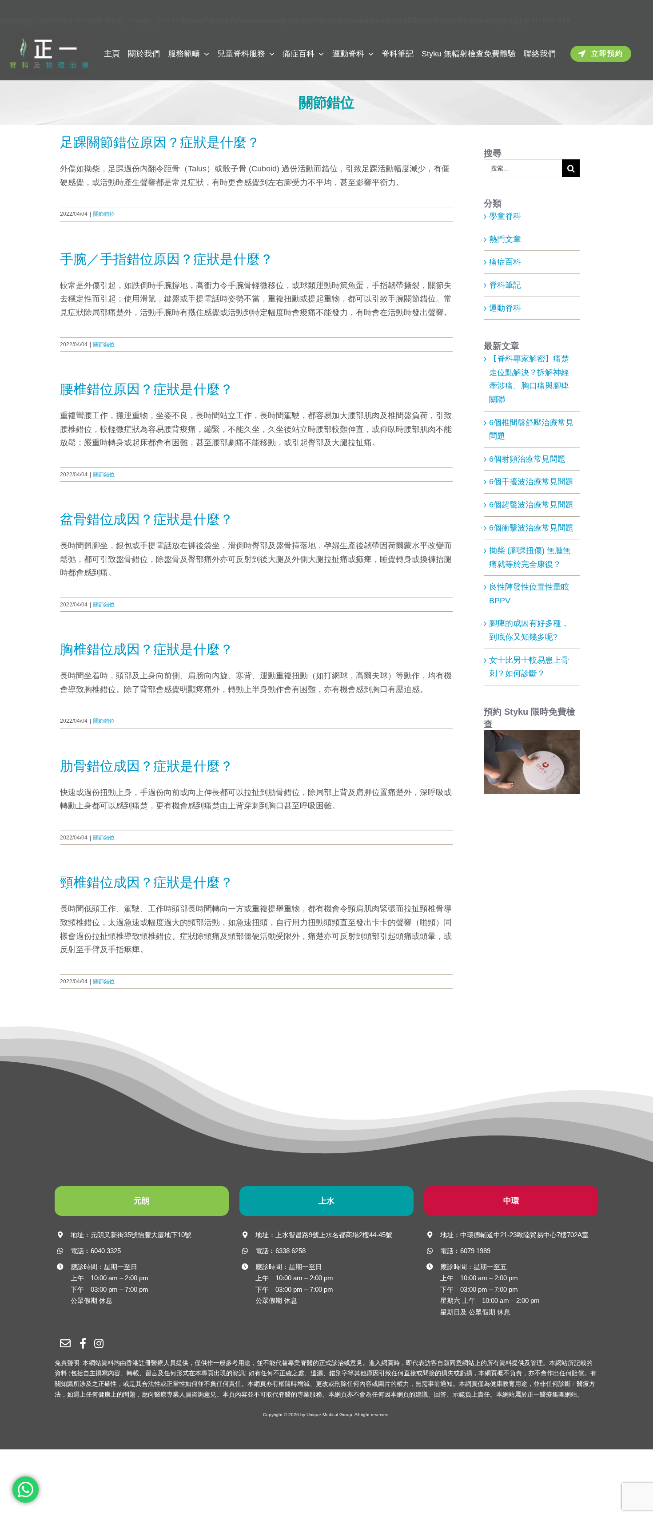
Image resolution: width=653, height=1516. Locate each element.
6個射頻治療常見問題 (527, 459)
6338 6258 (290, 1251)
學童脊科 (505, 216)
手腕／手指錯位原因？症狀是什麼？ (166, 259)
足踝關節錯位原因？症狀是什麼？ (160, 142)
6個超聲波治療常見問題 (531, 504)
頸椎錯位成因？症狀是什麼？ (146, 882)
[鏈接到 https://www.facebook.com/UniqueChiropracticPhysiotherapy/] (84, 1343)
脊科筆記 (505, 285)
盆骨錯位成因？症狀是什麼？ (146, 519)
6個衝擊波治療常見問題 (531, 527)
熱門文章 (505, 239)
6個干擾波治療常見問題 (531, 481)
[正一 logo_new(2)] (49, 35)
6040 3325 (106, 1251)
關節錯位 (104, 214)
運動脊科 (505, 308)
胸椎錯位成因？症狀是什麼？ (146, 649)
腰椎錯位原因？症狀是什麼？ (146, 389)
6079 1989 (475, 1251)
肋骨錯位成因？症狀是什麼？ (146, 766)
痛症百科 (505, 261)
